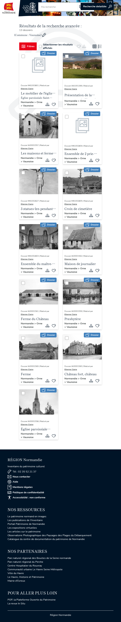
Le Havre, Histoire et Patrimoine (26, 577)
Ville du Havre (16, 573)
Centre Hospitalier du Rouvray (25, 565)
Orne (39, 102)
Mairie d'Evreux (16, 581)
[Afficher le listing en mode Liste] (100, 46)
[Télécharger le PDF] (47, 104)
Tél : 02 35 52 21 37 (24, 471)
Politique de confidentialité (28, 492)
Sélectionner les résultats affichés (58, 46)
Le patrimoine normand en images (27, 516)
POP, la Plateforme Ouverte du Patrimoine (32, 599)
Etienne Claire (27, 88)
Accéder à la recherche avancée (97, 6)
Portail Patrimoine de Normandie (26, 524)
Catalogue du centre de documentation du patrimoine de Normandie (46, 539)
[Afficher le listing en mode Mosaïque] (94, 46)
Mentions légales (23, 487)
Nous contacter (21, 476)
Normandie (27, 102)
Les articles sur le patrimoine (24, 531)
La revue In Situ (16, 603)
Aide (15, 481)
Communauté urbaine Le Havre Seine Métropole (35, 569)
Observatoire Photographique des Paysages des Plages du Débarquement (50, 535)
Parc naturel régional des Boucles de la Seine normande (39, 558)
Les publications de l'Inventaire (25, 520)
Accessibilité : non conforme (29, 497)
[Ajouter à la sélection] (54, 104)
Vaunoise (28, 105)
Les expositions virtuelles (22, 528)
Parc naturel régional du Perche (25, 562)
